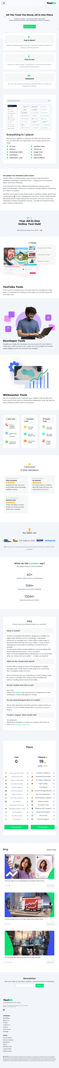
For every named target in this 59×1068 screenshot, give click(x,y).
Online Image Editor (48, 443)
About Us (6, 1020)
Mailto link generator (12, 442)
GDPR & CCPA (7, 1046)
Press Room (7, 1029)
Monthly (40, 765)
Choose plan (16, 827)
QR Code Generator (49, 435)
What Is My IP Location (13, 435)
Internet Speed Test (31, 435)
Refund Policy (7, 1051)
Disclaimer (6, 1042)
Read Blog (6, 1018)
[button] (4, 3)
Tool (51, 3)
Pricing (5, 1022)
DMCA (5, 1044)
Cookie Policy (7, 1049)
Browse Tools (28, 26)
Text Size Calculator (11, 498)
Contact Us (6, 1025)
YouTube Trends (30, 427)
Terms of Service (8, 1040)
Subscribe (40, 985)
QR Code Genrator (37, 478)
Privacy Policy (7, 1037)
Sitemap (5, 1031)
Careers (5, 1027)
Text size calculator (49, 427)
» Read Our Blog (51, 849)
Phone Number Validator (12, 426)
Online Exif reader (31, 442)
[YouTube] (5, 1011)
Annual (45, 765)
